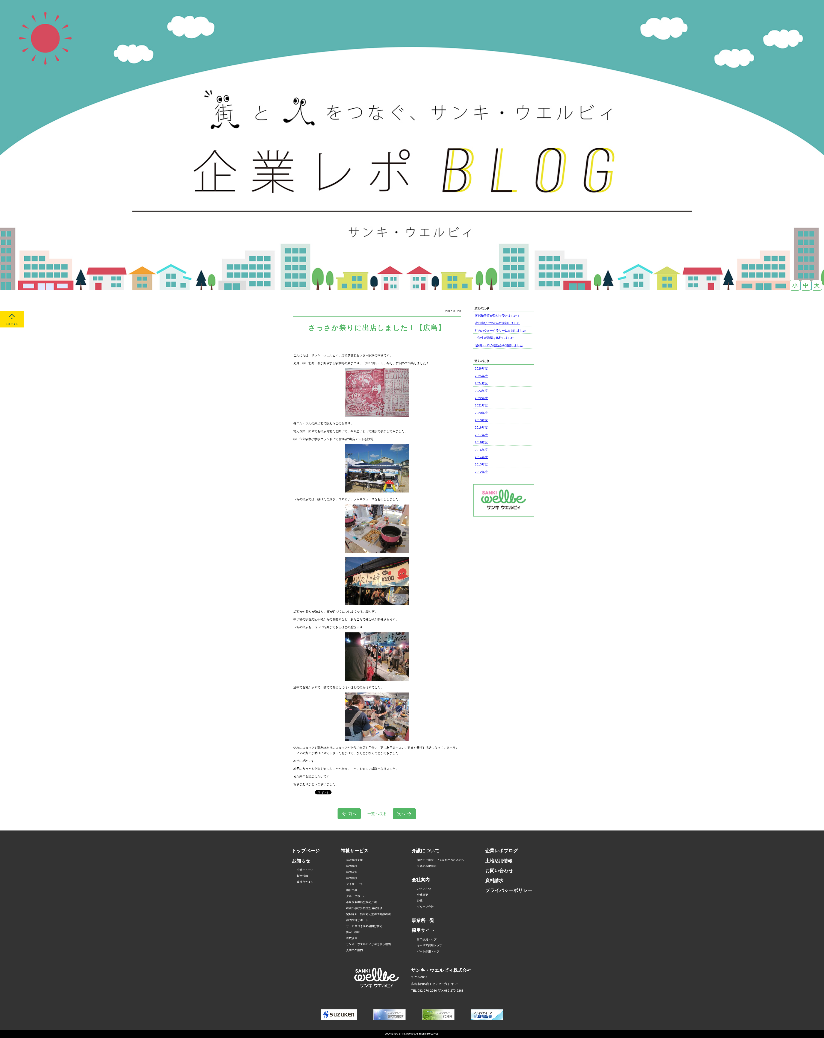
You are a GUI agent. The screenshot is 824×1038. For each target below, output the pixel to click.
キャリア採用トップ (429, 945)
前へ (352, 814)
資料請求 (494, 880)
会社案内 (421, 879)
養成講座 (351, 938)
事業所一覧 (423, 920)
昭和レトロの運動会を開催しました (499, 345)
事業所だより (305, 881)
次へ (401, 814)
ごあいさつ (424, 888)
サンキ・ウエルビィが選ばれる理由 (368, 944)
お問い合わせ (499, 870)
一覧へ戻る (377, 814)
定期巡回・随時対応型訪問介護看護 (368, 914)
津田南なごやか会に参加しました (497, 323)
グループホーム (356, 896)
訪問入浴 (351, 872)
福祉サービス (355, 850)
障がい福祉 (353, 932)
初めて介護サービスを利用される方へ (440, 860)
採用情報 (302, 875)
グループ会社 (425, 906)
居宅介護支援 (354, 860)
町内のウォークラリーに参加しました (500, 330)
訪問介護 (351, 866)
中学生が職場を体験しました (494, 337)
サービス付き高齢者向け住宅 (364, 926)
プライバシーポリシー (508, 890)
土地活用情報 (498, 860)
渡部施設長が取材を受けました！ (497, 315)
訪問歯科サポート (357, 920)
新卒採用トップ (426, 939)
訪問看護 (351, 878)
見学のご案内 (354, 950)
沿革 (420, 900)
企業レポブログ (501, 850)
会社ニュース (305, 869)
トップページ (306, 850)
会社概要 (422, 894)
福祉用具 (351, 890)
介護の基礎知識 (426, 866)
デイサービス (354, 884)
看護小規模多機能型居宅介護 (364, 908)
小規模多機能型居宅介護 (361, 902)
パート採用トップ (428, 951)
